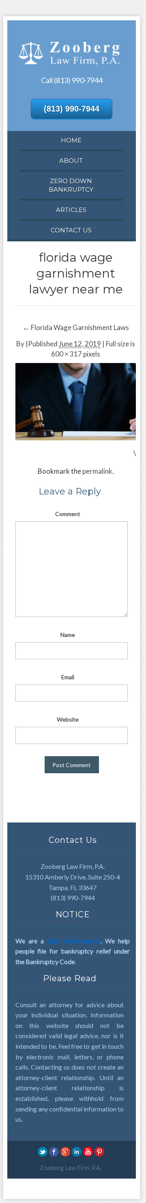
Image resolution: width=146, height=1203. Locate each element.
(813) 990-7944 (71, 108)
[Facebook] (54, 1151)
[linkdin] (77, 1151)
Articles (71, 210)
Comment (67, 513)
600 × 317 (66, 354)
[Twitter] (42, 1151)
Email (67, 677)
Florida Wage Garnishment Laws (76, 327)
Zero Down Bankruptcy (71, 185)
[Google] (65, 1151)
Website (68, 719)
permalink (97, 471)
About (71, 160)
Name (67, 634)
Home (71, 140)
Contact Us (71, 230)
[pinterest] (99, 1151)
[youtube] (88, 1151)
